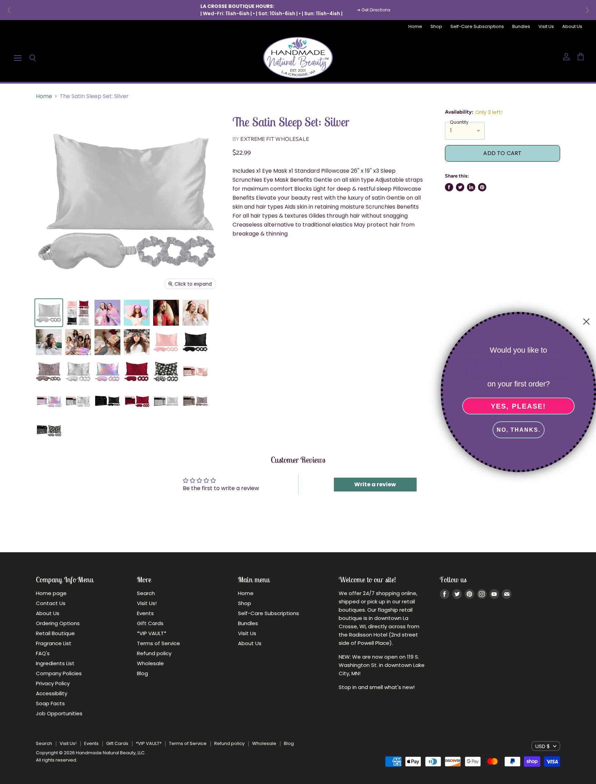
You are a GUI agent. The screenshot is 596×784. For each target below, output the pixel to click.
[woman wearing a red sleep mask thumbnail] (166, 312)
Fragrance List (53, 643)
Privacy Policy (53, 683)
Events (145, 613)
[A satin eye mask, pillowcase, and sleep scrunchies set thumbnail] (48, 312)
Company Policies (59, 673)
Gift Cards (150, 623)
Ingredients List (55, 663)
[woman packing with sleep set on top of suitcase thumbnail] (107, 342)
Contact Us (51, 603)
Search (146, 593)
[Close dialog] (586, 321)
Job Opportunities (59, 713)
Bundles (521, 26)
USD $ (542, 746)
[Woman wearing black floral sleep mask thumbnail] (136, 342)
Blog (142, 673)
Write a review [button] (375, 484)
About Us (572, 26)
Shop (436, 26)
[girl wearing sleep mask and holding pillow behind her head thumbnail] (136, 312)
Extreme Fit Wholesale (274, 138)
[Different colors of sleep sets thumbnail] (78, 312)
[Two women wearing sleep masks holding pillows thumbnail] (107, 312)
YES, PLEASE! (518, 406)
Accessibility (51, 693)
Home (415, 26)
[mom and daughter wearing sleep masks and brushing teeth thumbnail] (195, 312)
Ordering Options (58, 623)
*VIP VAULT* (151, 633)
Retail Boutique (55, 633)
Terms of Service (158, 643)
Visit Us (546, 26)
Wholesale (150, 663)
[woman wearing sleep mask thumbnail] (48, 342)
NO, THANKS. (518, 430)
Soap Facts (50, 703)
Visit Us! (147, 603)
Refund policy (154, 653)
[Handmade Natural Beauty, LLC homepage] (297, 57)
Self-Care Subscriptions (477, 26)
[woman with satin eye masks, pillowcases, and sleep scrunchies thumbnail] (78, 342)
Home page (51, 593)
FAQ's (43, 653)
